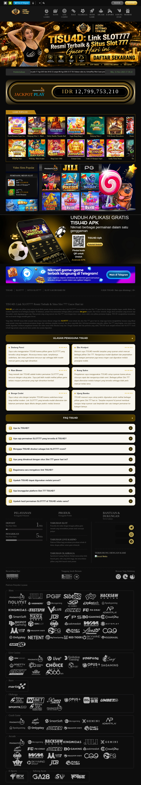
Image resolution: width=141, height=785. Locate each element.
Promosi (128, 15)
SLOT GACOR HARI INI (55, 290)
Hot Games (47, 16)
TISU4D (9, 290)
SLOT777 (20, 290)
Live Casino (64, 16)
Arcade (100, 15)
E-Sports (110, 15)
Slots (55, 15)
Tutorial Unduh (95, 244)
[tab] (51, 167)
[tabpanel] (70, 44)
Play (39, 94)
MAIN (18, 126)
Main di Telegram (23, 3)
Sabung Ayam (118, 16)
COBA (52, 179)
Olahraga (82, 15)
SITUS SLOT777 (34, 290)
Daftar (131, 3)
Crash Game (92, 16)
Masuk (117, 3)
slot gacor (83, 312)
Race (73, 15)
